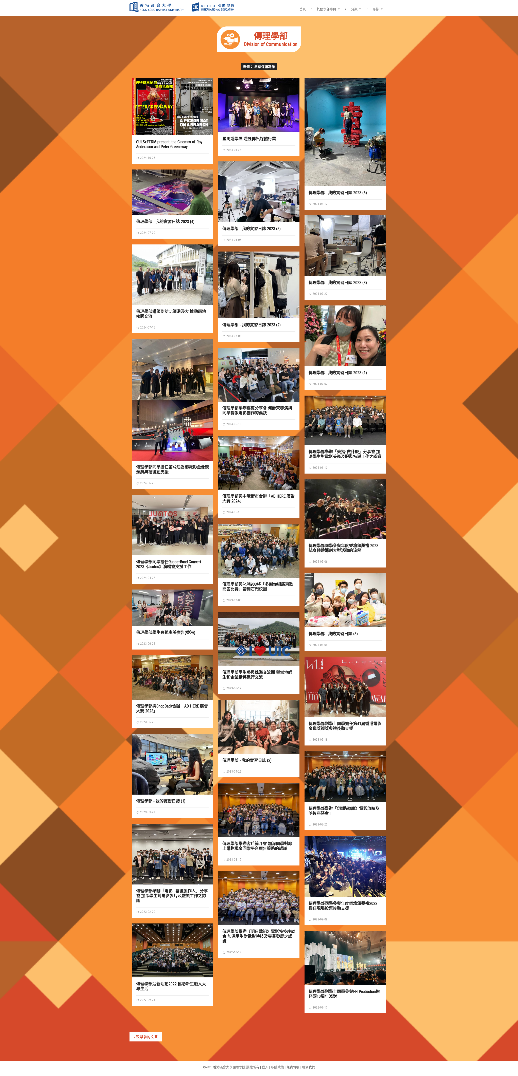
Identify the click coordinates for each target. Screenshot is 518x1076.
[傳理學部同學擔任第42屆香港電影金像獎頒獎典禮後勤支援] (172, 400)
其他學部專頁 (326, 9)
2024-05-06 (320, 561)
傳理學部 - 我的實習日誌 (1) (160, 801)
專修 (376, 9)
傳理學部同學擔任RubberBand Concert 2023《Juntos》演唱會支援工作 (168, 564)
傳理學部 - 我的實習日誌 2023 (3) (338, 282)
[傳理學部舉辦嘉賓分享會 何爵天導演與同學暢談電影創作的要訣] (258, 375)
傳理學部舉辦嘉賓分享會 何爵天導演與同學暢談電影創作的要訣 (257, 410)
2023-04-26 (233, 771)
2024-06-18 (233, 424)
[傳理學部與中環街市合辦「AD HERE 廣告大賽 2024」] (258, 463)
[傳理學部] (259, 51)
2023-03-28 (147, 812)
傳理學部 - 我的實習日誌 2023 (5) (251, 228)
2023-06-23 (147, 643)
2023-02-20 (147, 912)
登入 (265, 1067)
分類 (354, 9)
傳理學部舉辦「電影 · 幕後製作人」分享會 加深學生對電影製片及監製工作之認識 (172, 896)
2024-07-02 (320, 384)
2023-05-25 (147, 722)
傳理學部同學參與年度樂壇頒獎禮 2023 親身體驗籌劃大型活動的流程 (343, 548)
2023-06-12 (233, 688)
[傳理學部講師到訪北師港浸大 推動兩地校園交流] (172, 274)
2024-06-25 (147, 483)
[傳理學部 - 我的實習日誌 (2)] (258, 727)
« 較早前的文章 (146, 1037)
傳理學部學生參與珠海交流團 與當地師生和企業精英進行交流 (257, 675)
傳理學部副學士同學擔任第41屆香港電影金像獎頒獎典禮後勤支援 (345, 726)
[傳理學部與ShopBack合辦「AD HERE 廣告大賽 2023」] (172, 677)
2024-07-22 (320, 294)
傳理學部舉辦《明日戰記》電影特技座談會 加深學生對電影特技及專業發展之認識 (258, 936)
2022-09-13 (320, 1007)
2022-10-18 (233, 952)
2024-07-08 (233, 336)
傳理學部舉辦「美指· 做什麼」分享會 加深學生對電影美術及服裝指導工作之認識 (345, 454)
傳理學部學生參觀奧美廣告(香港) (165, 632)
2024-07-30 (147, 233)
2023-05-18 (320, 739)
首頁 (302, 9)
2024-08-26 (233, 150)
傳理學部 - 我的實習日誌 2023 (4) (165, 221)
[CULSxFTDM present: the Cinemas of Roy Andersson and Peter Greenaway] (172, 106)
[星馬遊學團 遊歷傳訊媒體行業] (258, 105)
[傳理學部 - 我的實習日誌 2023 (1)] (345, 335)
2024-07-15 (147, 327)
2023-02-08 (320, 919)
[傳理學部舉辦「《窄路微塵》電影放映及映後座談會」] (345, 776)
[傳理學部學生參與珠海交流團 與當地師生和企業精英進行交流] (258, 639)
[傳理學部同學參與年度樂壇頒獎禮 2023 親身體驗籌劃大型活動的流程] (345, 509)
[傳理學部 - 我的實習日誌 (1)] (172, 764)
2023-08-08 (320, 645)
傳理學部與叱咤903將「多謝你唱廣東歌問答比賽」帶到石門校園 (257, 587)
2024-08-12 (320, 204)
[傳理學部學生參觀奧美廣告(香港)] (172, 608)
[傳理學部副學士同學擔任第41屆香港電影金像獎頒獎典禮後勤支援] (345, 687)
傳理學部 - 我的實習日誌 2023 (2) (251, 324)
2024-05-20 (233, 512)
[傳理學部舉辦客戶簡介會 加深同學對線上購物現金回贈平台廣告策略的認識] (258, 810)
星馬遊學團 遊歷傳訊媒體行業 (249, 138)
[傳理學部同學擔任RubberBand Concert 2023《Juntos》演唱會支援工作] (172, 525)
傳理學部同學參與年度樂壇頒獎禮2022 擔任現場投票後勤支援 (343, 906)
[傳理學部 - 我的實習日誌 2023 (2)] (258, 285)
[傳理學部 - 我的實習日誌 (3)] (345, 600)
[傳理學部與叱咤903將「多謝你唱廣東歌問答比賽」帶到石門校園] (258, 551)
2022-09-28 (147, 1000)
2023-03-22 (320, 824)
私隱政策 (277, 1067)
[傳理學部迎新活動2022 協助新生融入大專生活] (172, 950)
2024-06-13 (320, 468)
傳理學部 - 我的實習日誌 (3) (333, 633)
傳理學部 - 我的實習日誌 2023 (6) (338, 192)
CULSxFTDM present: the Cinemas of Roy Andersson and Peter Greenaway (169, 144)
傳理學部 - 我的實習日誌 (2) (247, 760)
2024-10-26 (147, 158)
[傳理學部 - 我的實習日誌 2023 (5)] (258, 191)
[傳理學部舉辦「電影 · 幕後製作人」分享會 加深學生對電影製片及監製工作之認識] (172, 854)
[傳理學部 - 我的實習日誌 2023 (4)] (172, 192)
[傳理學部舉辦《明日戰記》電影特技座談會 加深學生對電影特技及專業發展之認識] (258, 898)
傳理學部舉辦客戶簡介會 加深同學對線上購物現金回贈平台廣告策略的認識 (257, 846)
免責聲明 (293, 1067)
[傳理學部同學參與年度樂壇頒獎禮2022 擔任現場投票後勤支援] (345, 866)
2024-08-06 (233, 240)
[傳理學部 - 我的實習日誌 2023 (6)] (345, 132)
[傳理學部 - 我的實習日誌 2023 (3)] (345, 245)
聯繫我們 (308, 1067)
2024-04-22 (147, 578)
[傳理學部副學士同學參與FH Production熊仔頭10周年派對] (345, 958)
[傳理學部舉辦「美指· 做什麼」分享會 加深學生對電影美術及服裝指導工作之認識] (345, 420)
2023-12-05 (233, 600)
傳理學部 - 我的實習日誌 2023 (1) (338, 372)
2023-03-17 (233, 859)
